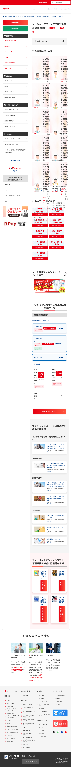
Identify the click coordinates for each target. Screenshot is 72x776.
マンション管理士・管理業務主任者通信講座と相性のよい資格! (55, 498)
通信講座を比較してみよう (55, 539)
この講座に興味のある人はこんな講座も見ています (15, 178)
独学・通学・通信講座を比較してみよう (55, 516)
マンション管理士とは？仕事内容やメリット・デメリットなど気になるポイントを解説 (55, 446)
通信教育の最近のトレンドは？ (55, 528)
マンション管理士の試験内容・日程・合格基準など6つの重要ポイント (56, 465)
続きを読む (49, 452)
